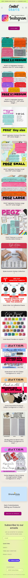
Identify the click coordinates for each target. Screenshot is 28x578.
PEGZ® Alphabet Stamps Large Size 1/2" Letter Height (14, 204)
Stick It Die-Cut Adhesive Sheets (14, 305)
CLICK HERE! (14, 28)
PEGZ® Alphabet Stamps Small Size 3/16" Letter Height (14, 170)
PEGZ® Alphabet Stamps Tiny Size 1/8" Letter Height (14, 136)
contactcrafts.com (11, 574)
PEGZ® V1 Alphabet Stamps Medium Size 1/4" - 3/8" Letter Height (14, 101)
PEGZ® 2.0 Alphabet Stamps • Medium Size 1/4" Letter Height (13, 66)
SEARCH (5, 547)
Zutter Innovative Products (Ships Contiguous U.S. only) (13, 406)
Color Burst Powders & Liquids (13, 339)
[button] (2, 7)
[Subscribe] (23, 538)
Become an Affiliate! (12, 513)
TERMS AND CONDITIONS (9, 551)
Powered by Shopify (20, 574)
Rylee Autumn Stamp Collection (14, 271)
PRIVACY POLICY (7, 554)
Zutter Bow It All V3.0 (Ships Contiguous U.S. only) (14, 372)
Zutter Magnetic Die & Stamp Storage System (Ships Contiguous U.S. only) (14, 477)
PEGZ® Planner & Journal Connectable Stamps (14, 238)
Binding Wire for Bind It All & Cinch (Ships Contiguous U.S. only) (14, 441)
